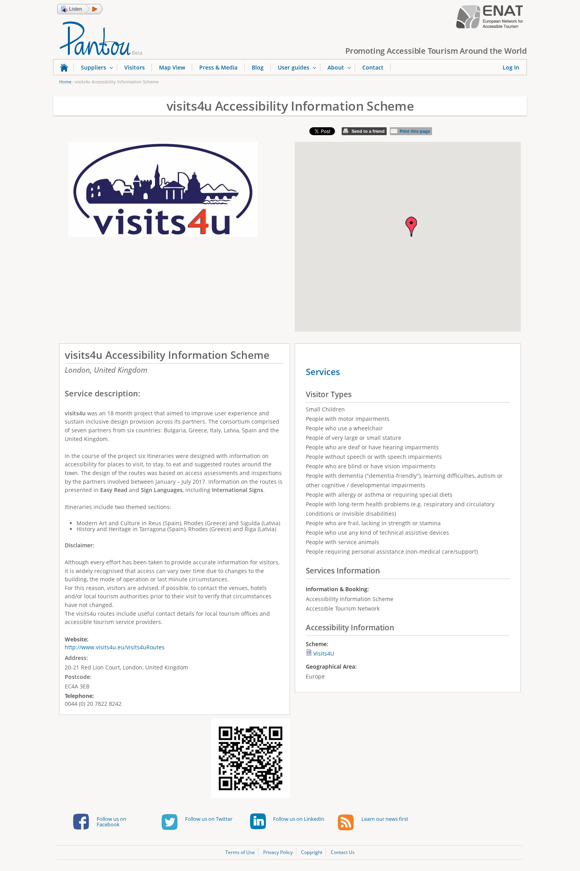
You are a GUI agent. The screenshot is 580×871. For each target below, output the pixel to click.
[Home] (101, 38)
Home (65, 82)
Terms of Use (240, 852)
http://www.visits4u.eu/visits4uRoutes (115, 647)
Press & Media (218, 67)
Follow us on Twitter (208, 818)
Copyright (311, 852)
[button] (80, 9)
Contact (373, 67)
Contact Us (343, 852)
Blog (258, 67)
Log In (511, 67)
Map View (172, 67)
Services (323, 371)
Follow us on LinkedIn (298, 818)
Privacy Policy (278, 852)
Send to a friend (368, 131)
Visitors (134, 67)
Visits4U (323, 653)
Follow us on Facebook (111, 821)
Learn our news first (384, 818)
